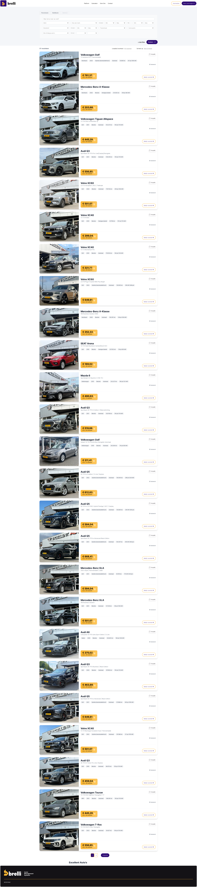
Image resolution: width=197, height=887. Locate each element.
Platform (86, 3)
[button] (189, 3)
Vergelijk (153, 54)
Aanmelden (176, 3)
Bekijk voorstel (148, 77)
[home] (8, 3)
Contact (110, 3)
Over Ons (102, 3)
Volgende (105, 855)
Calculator (95, 3)
